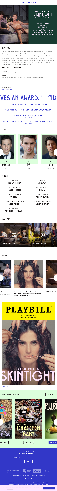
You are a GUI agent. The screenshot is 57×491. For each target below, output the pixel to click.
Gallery (36, 5)
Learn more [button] (10, 489)
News (40, 5)
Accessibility (34, 475)
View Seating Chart (7, 89)
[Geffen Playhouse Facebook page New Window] (25, 478)
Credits (31, 5)
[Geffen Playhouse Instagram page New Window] (28, 478)
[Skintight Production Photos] (14, 235)
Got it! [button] (49, 488)
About (16, 5)
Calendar (50, 394)
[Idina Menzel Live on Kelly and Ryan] (43, 235)
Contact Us (42, 475)
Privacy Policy (26, 475)
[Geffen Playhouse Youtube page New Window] (31, 478)
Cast (26, 5)
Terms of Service (16, 475)
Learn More (28, 442)
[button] (4, 2)
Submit (28, 461)
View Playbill (5, 386)
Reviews (21, 5)
